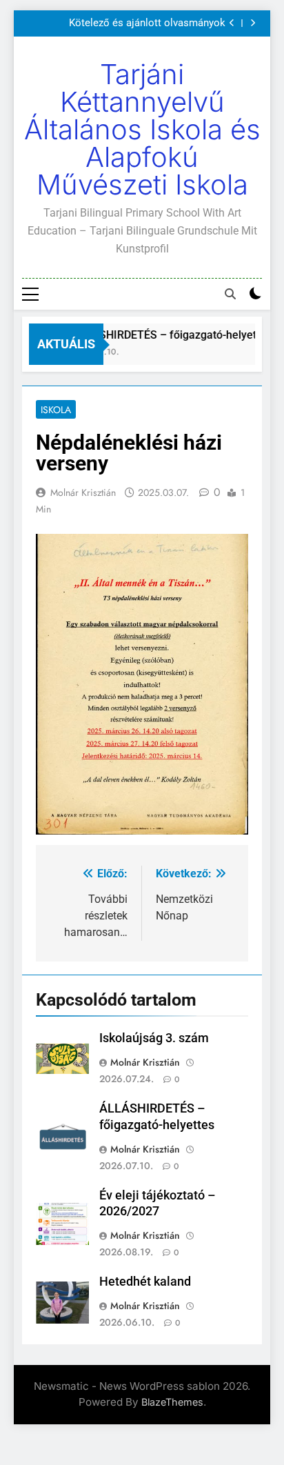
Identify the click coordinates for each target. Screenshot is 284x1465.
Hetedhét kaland (145, 1281)
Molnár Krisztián (83, 492)
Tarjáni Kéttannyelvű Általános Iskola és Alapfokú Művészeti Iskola (142, 129)
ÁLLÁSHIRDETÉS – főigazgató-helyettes (167, 334)
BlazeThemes (172, 1402)
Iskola (56, 410)
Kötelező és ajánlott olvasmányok (147, 23)
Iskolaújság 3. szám (154, 1038)
